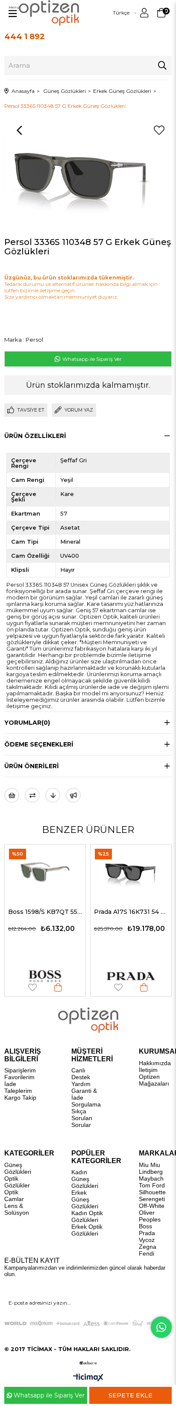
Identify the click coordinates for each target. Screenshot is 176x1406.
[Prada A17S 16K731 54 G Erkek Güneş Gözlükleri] (81, 871)
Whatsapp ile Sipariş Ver (91, 359)
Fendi (146, 1253)
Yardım (81, 1083)
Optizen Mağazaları (154, 1080)
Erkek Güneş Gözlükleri (84, 1199)
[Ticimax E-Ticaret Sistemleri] (88, 1378)
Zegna (147, 1246)
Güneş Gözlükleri (17, 1168)
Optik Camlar (14, 1195)
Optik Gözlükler (17, 1182)
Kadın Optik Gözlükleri (87, 1216)
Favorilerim (19, 1077)
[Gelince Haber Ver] (73, 795)
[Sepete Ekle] (8, 987)
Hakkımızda (155, 1063)
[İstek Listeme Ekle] (11, 795)
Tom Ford (152, 1185)
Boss (145, 1226)
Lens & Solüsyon (16, 1209)
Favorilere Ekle (69, 987)
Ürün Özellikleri (35, 436)
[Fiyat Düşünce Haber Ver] (52, 795)
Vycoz (147, 1239)
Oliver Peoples (150, 1216)
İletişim (148, 1069)
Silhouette (152, 1192)
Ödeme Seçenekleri (38, 744)
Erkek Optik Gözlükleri (87, 1230)
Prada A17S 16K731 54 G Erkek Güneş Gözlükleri (81, 912)
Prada (147, 1233)
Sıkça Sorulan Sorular (81, 1118)
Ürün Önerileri (31, 766)
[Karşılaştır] (32, 795)
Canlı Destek (80, 1073)
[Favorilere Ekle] (158, 130)
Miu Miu (149, 1164)
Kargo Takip (20, 1097)
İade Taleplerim (18, 1087)
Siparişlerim (20, 1070)
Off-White (151, 1205)
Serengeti (152, 1199)
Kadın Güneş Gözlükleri (84, 1179)
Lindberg (151, 1171)
